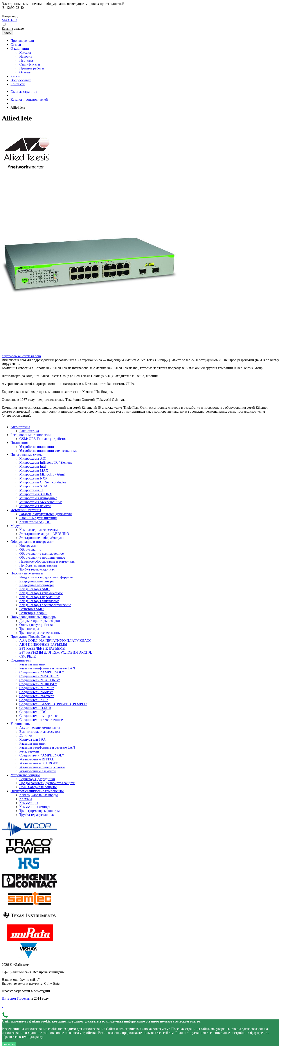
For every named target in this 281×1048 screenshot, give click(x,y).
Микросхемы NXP (33, 478)
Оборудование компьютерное (41, 553)
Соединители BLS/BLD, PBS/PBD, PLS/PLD (53, 704)
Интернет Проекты (16, 998)
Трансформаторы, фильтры (39, 811)
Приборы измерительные (38, 565)
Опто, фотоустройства (36, 625)
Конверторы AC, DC (34, 522)
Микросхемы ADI (32, 458)
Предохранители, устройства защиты (47, 783)
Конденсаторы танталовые (39, 601)
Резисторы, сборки (33, 613)
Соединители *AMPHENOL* (41, 672)
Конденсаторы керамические (41, 593)
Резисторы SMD (31, 609)
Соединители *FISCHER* (39, 676)
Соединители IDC (33, 712)
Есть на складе (13, 28)
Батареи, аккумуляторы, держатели (45, 514)
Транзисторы (29, 629)
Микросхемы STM (33, 486)
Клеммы (25, 799)
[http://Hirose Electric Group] (29, 870)
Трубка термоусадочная (36, 569)
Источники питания (26, 510)
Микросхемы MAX (33, 470)
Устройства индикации (36, 446)
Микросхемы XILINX (35, 494)
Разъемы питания (32, 664)
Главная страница (24, 91)
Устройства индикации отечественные (48, 450)
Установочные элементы (37, 771)
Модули (16, 526)
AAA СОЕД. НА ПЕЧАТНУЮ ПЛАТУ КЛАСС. (55, 640)
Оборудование (30, 549)
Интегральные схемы (27, 454)
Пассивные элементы (27, 573)
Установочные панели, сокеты (42, 767)
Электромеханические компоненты (37, 791)
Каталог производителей (29, 99)
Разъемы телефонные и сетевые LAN (47, 668)
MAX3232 (9, 20)
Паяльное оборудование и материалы (47, 561)
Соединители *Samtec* (36, 696)
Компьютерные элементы (38, 530)
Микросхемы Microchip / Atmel (42, 474)
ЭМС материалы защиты (38, 787)
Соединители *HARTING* (39, 680)
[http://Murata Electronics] (29, 940)
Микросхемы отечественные (40, 502)
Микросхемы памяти (35, 506)
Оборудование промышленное (42, 557)
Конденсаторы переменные (39, 597)
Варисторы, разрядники (37, 779)
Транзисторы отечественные (40, 632)
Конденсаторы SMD (34, 589)
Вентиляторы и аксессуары (39, 731)
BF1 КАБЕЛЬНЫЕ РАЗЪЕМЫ (42, 648)
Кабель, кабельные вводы (38, 795)
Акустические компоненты (39, 727)
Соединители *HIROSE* (38, 684)
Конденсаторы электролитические (45, 605)
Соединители (21, 660)
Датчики (25, 735)
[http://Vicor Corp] (29, 835)
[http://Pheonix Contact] (29, 887)
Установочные (21, 723)
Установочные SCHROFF (38, 763)
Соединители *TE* (33, 700)
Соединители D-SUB (35, 708)
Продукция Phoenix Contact (31, 636)
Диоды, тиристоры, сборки (39, 621)
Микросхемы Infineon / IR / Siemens (45, 462)
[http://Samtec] (29, 905)
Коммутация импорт (34, 807)
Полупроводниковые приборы (33, 617)
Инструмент (28, 545)
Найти (7, 33)
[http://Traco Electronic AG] (29, 853)
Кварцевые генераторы (36, 581)
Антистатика (20, 427)
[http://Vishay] (29, 957)
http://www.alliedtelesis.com (21, 356)
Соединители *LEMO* (36, 688)
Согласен (9, 1044)
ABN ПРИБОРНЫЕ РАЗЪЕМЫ (43, 644)
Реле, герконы (29, 751)
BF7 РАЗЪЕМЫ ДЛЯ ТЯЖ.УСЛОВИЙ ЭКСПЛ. (55, 652)
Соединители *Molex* (36, 692)
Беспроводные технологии (31, 435)
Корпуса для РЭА (32, 739)
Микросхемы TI (31, 490)
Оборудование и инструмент (32, 541)
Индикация (19, 443)
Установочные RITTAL (36, 759)
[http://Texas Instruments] (29, 922)
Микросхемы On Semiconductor (42, 482)
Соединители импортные (38, 716)
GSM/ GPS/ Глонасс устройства (43, 439)
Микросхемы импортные (38, 498)
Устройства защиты (25, 775)
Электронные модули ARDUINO (44, 534)
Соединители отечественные (41, 720)
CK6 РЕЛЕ (27, 656)
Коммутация (28, 803)
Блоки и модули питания (38, 518)
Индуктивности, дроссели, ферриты (46, 577)
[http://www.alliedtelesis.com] (26, 175)
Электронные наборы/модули (41, 537)
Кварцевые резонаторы (36, 585)
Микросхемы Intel (32, 466)
